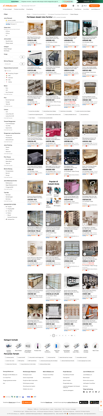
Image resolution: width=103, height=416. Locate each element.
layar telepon (32, 117)
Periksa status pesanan (88, 380)
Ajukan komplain (67, 380)
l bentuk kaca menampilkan (66, 111)
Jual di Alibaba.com (87, 374)
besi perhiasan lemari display (50, 111)
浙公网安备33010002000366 (76, 413)
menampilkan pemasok (81, 357)
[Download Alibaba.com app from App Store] (83, 402)
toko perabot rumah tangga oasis (36, 357)
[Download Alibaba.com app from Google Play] (95, 402)
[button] (59, 6)
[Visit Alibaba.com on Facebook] (84, 392)
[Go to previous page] (50, 335)
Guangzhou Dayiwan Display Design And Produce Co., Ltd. (90, 144)
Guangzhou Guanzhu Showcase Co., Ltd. (53, 172)
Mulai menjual (86, 377)
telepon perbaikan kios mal (70, 114)
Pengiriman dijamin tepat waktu (30, 380)
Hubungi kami (66, 377)
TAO (63, 409)
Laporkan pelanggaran (68, 390)
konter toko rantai (10, 360)
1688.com (36, 409)
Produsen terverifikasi (48, 374)
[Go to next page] (74, 335)
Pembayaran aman (27, 374)
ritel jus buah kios (51, 357)
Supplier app (49, 402)
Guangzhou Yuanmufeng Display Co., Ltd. (53, 105)
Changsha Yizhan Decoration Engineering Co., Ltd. (90, 103)
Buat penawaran (47, 377)
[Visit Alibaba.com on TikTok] (99, 392)
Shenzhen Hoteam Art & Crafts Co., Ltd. (35, 172)
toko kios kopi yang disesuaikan (45, 117)
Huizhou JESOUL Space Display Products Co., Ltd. (72, 174)
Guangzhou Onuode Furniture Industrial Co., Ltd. (35, 144)
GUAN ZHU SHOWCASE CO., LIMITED (35, 73)
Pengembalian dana (67, 383)
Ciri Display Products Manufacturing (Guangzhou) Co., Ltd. (90, 204)
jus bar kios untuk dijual (34, 111)
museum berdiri (21, 357)
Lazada (51, 409)
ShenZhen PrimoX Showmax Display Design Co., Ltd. (72, 73)
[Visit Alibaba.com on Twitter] (90, 392)
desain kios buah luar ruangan (66, 357)
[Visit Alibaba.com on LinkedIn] (87, 392)
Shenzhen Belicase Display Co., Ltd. (90, 75)
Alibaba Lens (12, 402)
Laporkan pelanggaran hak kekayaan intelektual (71, 387)
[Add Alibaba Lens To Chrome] (27, 402)
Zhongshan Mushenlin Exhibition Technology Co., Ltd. (72, 202)
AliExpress (30, 409)
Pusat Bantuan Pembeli (68, 374)
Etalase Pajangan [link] (74, 14)
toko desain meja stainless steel (54, 114)
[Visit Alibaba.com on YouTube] (96, 392)
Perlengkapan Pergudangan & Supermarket (58, 14)
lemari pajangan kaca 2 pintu (84, 360)
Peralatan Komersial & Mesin (39, 14)
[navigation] (14, 175)
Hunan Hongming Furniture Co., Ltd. (72, 45)
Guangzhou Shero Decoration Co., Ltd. (35, 43)
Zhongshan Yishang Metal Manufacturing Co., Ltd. (53, 45)
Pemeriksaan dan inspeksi (29, 386)
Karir (4, 383)
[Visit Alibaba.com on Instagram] (93, 392)
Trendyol (68, 409)
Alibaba (28, 14)
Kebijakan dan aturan (28, 389)
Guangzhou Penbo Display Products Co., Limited (90, 172)
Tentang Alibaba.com (8, 371)
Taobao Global (57, 409)
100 (72, 335)
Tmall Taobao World (44, 409)
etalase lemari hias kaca (11, 364)
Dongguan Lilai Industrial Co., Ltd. (72, 105)
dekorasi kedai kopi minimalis (68, 360)
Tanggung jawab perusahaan (9, 380)
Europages (73, 409)
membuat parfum (10, 357)
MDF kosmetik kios (32, 360)
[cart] (78, 6)
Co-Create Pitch (7, 377)
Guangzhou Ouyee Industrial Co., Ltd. (35, 202)
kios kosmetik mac (85, 114)
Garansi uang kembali (28, 377)
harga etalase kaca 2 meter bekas (28, 364)
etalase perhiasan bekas (45, 364)
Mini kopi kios (21, 360)
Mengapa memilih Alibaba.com (10, 374)
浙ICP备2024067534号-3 (90, 413)
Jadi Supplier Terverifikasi (89, 383)
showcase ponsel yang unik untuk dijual (49, 360)
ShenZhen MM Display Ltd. (33, 103)
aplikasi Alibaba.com (72, 402)
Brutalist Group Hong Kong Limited (53, 144)
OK (22, 57)
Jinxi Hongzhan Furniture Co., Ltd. (53, 73)
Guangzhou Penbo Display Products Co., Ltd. (90, 45)
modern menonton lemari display (83, 111)
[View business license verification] (65, 413)
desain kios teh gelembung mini (36, 114)
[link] (101, 402)
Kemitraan (85, 386)
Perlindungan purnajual (28, 383)
